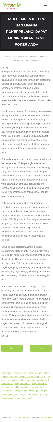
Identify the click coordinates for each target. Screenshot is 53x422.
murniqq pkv (42, 380)
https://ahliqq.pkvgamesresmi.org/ (16, 398)
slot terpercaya (31, 376)
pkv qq (42, 376)
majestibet (25, 394)
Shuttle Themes (22, 417)
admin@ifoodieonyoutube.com (32, 57)
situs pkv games (21, 373)
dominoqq (30, 380)
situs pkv (16, 380)
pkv (22, 380)
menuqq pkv (6, 373)
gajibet (43, 394)
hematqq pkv (7, 383)
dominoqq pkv (16, 376)
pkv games (34, 60)
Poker (20, 60)
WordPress (46, 417)
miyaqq (35, 394)
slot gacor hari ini (22, 383)
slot (6, 376)
